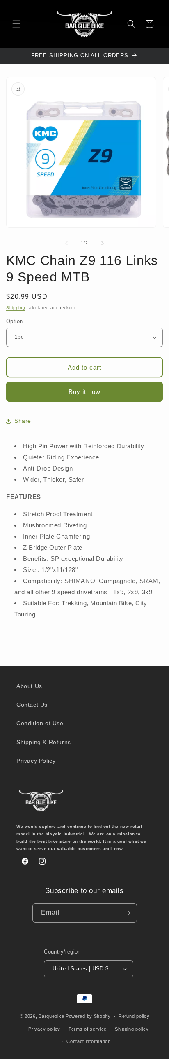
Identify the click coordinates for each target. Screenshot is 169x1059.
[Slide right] (103, 243)
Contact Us (32, 704)
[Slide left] (66, 243)
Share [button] (22, 420)
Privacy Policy (35, 760)
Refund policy (134, 1016)
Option (14, 321)
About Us (29, 686)
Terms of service (88, 1028)
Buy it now (84, 391)
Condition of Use (40, 723)
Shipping (15, 307)
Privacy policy (44, 1028)
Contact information (88, 1041)
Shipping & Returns (43, 742)
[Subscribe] (128, 913)
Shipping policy (132, 1028)
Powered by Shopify (88, 1016)
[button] (16, 24)
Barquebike (51, 1016)
